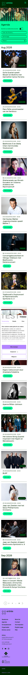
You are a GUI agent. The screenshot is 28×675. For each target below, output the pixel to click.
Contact (17, 622)
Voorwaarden (19, 625)
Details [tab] (14, 321)
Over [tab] (23, 321)
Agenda (4, 622)
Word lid (17, 619)
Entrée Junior (6, 630)
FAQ (16, 630)
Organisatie (5, 627)
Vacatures (5, 619)
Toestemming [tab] (5, 321)
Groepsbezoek (6, 625)
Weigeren (14, 356)
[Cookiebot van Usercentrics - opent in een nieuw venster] (20, 317)
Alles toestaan (14, 346)
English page (19, 627)
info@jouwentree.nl (7, 644)
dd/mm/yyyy (5, 36)
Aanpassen (13, 351)
